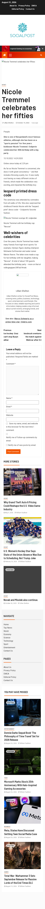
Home (6, 624)
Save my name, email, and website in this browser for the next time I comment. (22, 426)
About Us (13, 6)
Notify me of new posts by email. (22, 445)
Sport (4, 84)
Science (7, 637)
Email (9, 407)
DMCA (34, 6)
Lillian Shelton (9, 123)
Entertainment (9, 647)
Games (6, 872)
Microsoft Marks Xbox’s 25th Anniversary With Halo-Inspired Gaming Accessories (20, 785)
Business (7, 826)
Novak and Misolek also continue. (21, 599)
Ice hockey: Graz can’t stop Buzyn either (11, 335)
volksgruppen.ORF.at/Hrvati (15, 267)
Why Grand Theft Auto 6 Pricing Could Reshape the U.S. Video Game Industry (22, 506)
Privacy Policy (24, 6)
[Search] (41, 55)
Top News (8, 628)
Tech (5, 778)
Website (9, 415)
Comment (10, 364)
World (6, 631)
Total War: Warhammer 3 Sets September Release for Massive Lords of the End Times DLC (20, 879)
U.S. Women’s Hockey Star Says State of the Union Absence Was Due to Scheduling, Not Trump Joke (22, 554)
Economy (7, 634)
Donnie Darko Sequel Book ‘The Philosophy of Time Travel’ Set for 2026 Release (21, 736)
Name (9, 398)
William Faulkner (21, 513)
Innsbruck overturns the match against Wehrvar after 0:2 (32, 335)
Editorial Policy (18, 9)
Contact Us (30, 9)
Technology (8, 641)
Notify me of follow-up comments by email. (21, 439)
